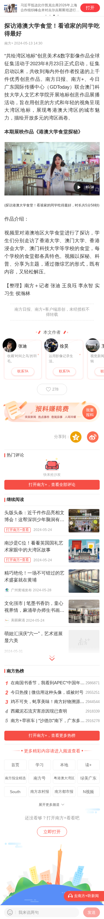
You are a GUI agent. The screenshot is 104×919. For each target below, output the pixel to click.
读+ (88, 765)
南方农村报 (39, 791)
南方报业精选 (15, 778)
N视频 (88, 791)
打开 (90, 7)
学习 (40, 765)
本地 (64, 765)
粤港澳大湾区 (64, 778)
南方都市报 (64, 791)
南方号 (40, 778)
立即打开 (52, 831)
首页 (15, 765)
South (15, 791)
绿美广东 (88, 778)
